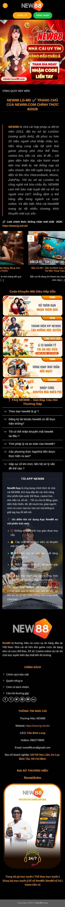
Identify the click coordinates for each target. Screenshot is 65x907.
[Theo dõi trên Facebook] (5, 699)
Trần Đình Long (36, 733)
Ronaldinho (32, 777)
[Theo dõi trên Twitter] (16, 699)
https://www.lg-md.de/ (15, 226)
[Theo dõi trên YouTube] (28, 699)
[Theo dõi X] (11, 699)
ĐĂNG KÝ (22, 15)
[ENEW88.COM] (32, 5)
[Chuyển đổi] (5, 411)
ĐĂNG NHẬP (42, 15)
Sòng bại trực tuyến (15, 880)
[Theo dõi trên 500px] (33, 699)
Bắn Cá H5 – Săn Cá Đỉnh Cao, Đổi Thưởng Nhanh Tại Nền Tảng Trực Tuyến (32, 269)
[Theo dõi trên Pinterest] (22, 699)
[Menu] (5, 5)
